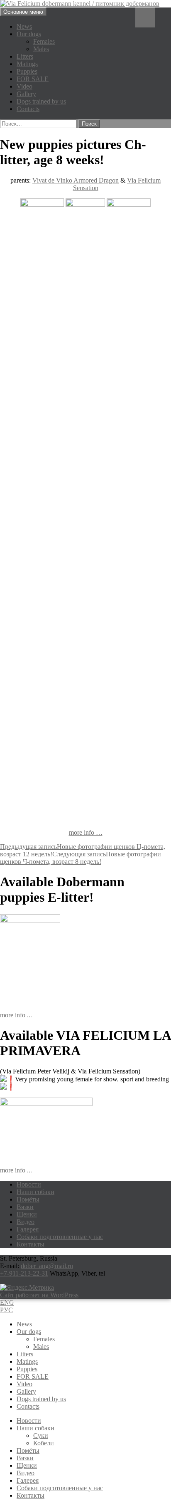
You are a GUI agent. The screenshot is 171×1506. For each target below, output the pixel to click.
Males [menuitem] (41, 1346)
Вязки (25, 1206)
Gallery (26, 93)
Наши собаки (35, 1191)
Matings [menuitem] (27, 1361)
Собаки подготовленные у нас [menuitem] (60, 1487)
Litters (25, 56)
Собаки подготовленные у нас (60, 1236)
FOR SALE (33, 78)
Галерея (28, 1229)
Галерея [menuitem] (28, 1480)
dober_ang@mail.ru (47, 1265)
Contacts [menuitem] (28, 1406)
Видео (25, 1221)
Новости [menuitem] (29, 1420)
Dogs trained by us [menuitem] (41, 1398)
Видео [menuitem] (25, 1472)
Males (41, 48)
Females (44, 41)
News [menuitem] (24, 1324)
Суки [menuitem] (40, 1435)
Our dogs (29, 33)
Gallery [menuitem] (26, 1391)
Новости (29, 1184)
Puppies (27, 71)
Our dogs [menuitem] (29, 1331)
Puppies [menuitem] (27, 1368)
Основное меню (23, 12)
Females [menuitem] (44, 1339)
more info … (86, 832)
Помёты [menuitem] (28, 1450)
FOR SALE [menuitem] (33, 1376)
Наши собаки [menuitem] (35, 1428)
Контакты (30, 1244)
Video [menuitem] (24, 1383)
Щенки (27, 1214)
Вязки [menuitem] (25, 1457)
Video (24, 86)
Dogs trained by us (41, 101)
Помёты (28, 1199)
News (24, 26)
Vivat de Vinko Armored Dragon (75, 180)
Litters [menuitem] (25, 1354)
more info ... (16, 1015)
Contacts (28, 108)
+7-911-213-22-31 (24, 1273)
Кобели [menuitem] (43, 1443)
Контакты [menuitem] (30, 1495)
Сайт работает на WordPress (39, 1294)
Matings (27, 63)
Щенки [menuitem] (27, 1465)
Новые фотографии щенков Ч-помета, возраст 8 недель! (80, 858)
